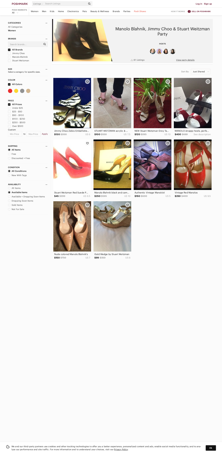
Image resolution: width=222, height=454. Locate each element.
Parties (126, 11)
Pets (84, 11)
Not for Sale (18, 209)
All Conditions (19, 171)
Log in (199, 3)
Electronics (73, 11)
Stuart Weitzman (20, 60)
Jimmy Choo (18, 53)
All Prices (17, 104)
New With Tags (19, 175)
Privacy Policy (121, 449)
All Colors (17, 84)
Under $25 (17, 108)
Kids (52, 11)
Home (61, 11)
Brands (116, 11)
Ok (210, 448)
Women (34, 11)
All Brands (17, 49)
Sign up (208, 3)
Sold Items (17, 205)
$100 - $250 (18, 118)
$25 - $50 (17, 111)
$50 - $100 (18, 115)
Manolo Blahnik (20, 57)
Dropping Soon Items (22, 200)
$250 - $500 (18, 122)
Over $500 (17, 126)
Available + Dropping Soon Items (28, 196)
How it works (178, 11)
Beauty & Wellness (99, 11)
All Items (16, 149)
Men (44, 11)
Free (14, 154)
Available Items (19, 192)
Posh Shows (140, 11)
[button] (38, 3)
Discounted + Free (21, 158)
